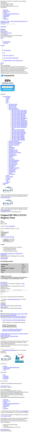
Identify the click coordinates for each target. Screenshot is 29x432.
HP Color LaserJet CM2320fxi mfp (20, 118)
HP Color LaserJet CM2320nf (18, 119)
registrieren (5, 34)
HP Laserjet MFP (13, 162)
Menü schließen (4, 31)
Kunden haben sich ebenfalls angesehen (19, 333)
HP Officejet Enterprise (14, 167)
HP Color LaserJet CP (14, 141)
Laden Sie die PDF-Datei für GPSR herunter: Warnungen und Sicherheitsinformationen (12, 330)
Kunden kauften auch (5, 333)
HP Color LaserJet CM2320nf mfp (19, 120)
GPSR (21, 253)
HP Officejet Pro (12, 169)
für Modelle (16, 253)
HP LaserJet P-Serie (13, 164)
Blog (4, 184)
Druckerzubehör (7, 96)
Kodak (7, 175)
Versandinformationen (5, 197)
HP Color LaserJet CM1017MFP (19, 111)
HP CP (10, 146)
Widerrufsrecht (6, 15)
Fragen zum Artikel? (5, 236)
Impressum (5, 18)
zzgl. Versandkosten (10, 226)
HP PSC (11, 173)
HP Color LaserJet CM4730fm (18, 132)
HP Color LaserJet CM (14, 109)
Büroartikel (5, 183)
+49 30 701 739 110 (5, 386)
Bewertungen (10, 253)
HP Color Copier (13, 105)
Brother (8, 97)
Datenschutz (6, 16)
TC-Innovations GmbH (6, 416)
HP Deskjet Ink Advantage (15, 152)
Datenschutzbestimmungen (14, 299)
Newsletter (5, 376)
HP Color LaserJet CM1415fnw (19, 115)
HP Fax (10, 157)
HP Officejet (12, 166)
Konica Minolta (9, 176)
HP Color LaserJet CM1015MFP (19, 110)
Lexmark (8, 179)
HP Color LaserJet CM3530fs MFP (20, 123)
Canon (7, 99)
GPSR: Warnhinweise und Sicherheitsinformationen (13, 320)
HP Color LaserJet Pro (14, 145)
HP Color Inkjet (12, 106)
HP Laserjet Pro (12, 165)
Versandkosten (25, 411)
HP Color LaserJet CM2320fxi (18, 117)
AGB (4, 17)
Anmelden (9, 33)
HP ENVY (11, 156)
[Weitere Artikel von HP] (2, 221)
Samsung (8, 181)
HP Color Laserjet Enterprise (15, 142)
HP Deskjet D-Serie (13, 150)
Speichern (3, 303)
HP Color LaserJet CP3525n (19, 317)
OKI (7, 180)
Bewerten (12, 236)
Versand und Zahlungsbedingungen (11, 13)
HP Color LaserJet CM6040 (18, 137)
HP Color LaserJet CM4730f (18, 131)
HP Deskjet (11, 148)
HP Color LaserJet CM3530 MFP (19, 122)
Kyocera (8, 178)
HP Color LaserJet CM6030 (18, 134)
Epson (7, 101)
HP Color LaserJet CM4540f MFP (19, 125)
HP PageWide (12, 170)
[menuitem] (14, 13)
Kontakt (5, 12)
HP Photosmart (12, 171)
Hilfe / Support (6, 11)
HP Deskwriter (12, 153)
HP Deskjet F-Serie (13, 151)
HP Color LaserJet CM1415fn (18, 114)
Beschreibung (4, 253)
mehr (6, 257)
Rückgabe (5, 10)
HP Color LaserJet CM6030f (18, 136)
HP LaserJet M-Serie (13, 161)
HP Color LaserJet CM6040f (18, 138)
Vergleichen (3, 233)
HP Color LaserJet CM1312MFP (19, 113)
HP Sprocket (12, 174)
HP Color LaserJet (13, 108)
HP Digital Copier (13, 155)
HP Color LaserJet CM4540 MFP (19, 124)
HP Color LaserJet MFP (14, 143)
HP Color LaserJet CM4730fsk (19, 133)
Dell (7, 100)
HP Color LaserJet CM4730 (18, 129)
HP (7, 103)
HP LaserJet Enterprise (14, 160)
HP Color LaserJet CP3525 (18, 316)
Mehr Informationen (5, 429)
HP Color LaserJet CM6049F (18, 139)
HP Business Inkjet (13, 104)
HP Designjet (12, 147)
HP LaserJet (11, 159)
